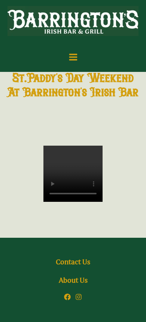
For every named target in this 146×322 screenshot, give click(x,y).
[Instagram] (78, 297)
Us (73, 262)
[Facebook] (67, 297)
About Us (73, 280)
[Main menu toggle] (73, 57)
